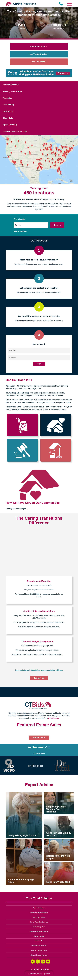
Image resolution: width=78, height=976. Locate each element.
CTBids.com (53, 718)
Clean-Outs (8, 118)
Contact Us (39, 678)
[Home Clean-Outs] (55, 450)
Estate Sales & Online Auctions (19, 400)
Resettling (7, 98)
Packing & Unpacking (12, 91)
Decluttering (8, 105)
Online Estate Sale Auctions (15, 131)
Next (39, 364)
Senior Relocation (11, 85)
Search (57, 225)
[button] (6, 770)
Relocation (10, 386)
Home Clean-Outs (13, 407)
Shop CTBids (41, 817)
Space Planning (10, 125)
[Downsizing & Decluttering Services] (55, 425)
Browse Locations (20, 231)
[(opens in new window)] (9, 845)
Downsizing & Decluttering (17, 393)
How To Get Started (38, 54)
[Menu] (69, 3)
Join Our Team (38, 62)
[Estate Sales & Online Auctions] (22, 450)
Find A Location (37, 46)
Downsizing (8, 111)
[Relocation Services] (22, 425)
